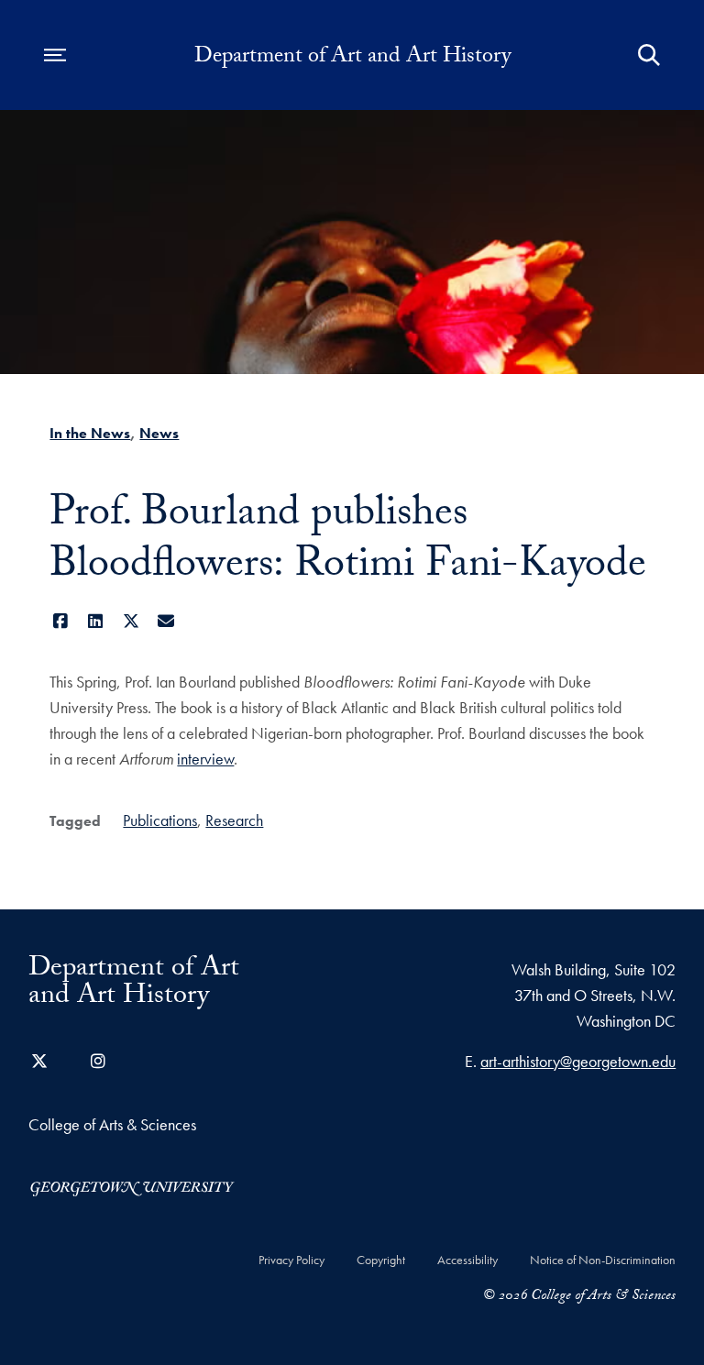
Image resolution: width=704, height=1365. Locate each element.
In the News (90, 433)
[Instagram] (98, 1061)
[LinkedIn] (95, 621)
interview (205, 758)
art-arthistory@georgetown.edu (578, 1061)
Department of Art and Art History (352, 59)
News (159, 433)
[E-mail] (166, 621)
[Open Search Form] (649, 55)
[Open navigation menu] (55, 55)
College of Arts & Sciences (112, 1124)
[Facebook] (60, 621)
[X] (130, 621)
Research (234, 820)
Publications (160, 820)
